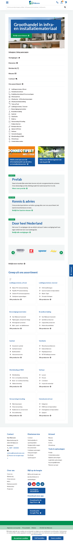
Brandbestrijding (16, 111)
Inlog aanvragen (32, 452)
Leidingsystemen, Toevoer (19, 106)
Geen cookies (56, 538)
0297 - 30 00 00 (14, 448)
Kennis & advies (23, 201)
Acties (50, 442)
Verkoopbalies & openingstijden (32, 441)
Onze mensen (11, 479)
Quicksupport (32, 457)
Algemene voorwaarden (13, 528)
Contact (30, 438)
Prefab (17, 179)
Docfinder (31, 455)
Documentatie (32, 447)
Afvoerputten (15, 96)
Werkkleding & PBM (17, 136)
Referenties (10, 486)
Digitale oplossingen (54, 457)
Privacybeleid (26, 528)
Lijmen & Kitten (16, 129)
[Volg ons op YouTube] (34, 484)
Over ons (10, 474)
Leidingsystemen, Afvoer (18, 89)
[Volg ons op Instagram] (42, 484)
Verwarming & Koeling (18, 121)
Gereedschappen (16, 134)
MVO (8, 481)
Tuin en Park (15, 104)
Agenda (50, 440)
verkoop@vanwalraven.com (15, 453)
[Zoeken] (65, 7)
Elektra (13, 119)
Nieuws (50, 438)
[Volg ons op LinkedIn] (38, 484)
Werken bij (10, 476)
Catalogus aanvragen (34, 450)
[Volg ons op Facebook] (29, 484)
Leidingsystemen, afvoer (18, 283)
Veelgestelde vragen (34, 445)
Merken (34, 528)
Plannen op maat (53, 465)
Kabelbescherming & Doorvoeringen (22, 94)
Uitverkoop (14, 139)
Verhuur (13, 131)
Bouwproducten (16, 126)
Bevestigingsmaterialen (18, 109)
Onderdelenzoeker (17, 141)
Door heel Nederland (27, 223)
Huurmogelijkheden (54, 462)
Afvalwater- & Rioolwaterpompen (21, 99)
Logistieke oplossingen (55, 460)
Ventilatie (14, 116)
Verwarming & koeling (17, 399)
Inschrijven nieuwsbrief (34, 490)
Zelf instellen (39, 538)
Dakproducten (15, 124)
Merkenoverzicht (12, 484)
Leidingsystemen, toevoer (48, 283)
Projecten (10, 489)
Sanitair (13, 114)
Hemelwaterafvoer (17, 91)
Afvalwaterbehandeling (18, 101)
